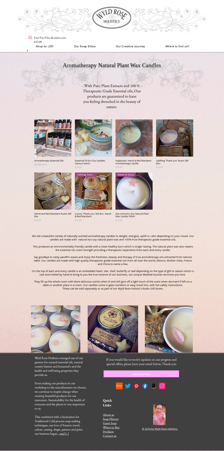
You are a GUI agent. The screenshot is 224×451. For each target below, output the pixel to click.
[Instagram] (162, 386)
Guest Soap (110, 423)
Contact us (109, 436)
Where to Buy (111, 427)
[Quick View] (52, 138)
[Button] (27, 50)
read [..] (64, 434)
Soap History (111, 419)
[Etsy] (119, 386)
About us (108, 415)
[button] (30, 36)
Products (108, 431)
